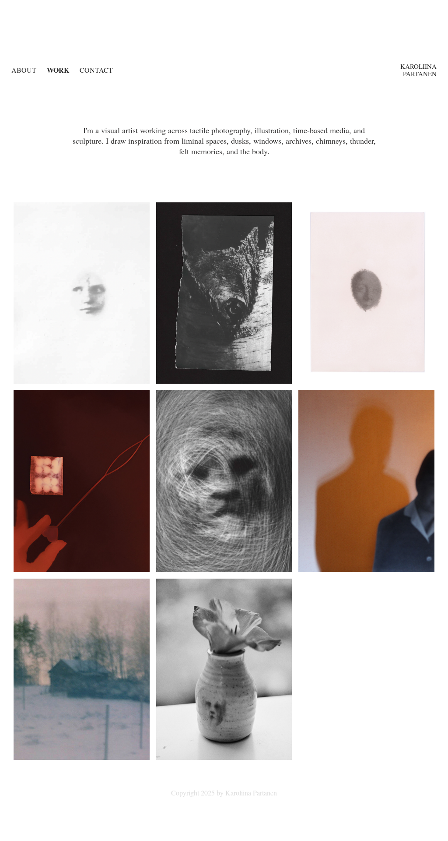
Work (58, 70)
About (23, 69)
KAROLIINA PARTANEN (419, 70)
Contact (96, 69)
